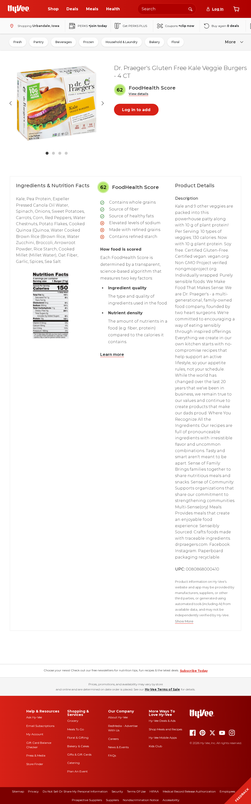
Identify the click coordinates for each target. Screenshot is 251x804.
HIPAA (154, 791)
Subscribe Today (194, 671)
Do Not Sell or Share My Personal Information (75, 791)
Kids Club (155, 746)
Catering (73, 763)
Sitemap (18, 791)
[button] (138, 94)
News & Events (118, 747)
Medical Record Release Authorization (189, 791)
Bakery (154, 42)
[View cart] (236, 9)
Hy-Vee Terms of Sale (162, 689)
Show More (184, 621)
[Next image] (103, 103)
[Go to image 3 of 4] (60, 153)
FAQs (112, 755)
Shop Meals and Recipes (165, 729)
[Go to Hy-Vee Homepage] (19, 9)
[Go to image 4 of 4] (66, 153)
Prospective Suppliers (87, 800)
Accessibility (171, 800)
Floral (175, 42)
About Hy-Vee (118, 717)
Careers (113, 739)
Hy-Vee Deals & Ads (162, 720)
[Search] (190, 9)
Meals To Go (75, 729)
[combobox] (167, 8)
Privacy (33, 791)
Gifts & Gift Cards (79, 754)
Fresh (17, 42)
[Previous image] (10, 103)
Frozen (88, 42)
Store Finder (34, 764)
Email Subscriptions (40, 726)
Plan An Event (77, 771)
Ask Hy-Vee (34, 717)
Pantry (39, 42)
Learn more (112, 354)
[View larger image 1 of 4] (56, 103)
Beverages (63, 42)
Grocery (72, 720)
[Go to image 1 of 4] (47, 153)
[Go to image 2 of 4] (53, 153)
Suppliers (112, 800)
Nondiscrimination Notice (141, 800)
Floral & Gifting (77, 737)
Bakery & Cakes (78, 746)
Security (117, 791)
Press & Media (35, 755)
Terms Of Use (136, 791)
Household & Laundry (122, 42)
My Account (34, 734)
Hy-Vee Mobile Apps (163, 737)
